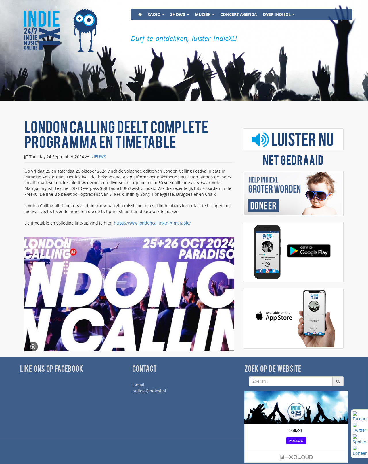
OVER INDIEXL (277, 14)
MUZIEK (203, 14)
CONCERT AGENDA (238, 14)
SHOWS (178, 14)
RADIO (154, 14)
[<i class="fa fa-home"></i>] (140, 14)
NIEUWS (98, 156)
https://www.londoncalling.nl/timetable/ (152, 223)
